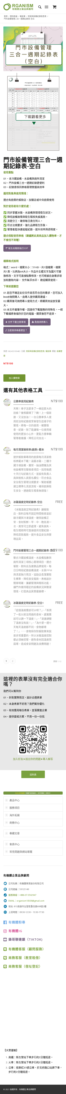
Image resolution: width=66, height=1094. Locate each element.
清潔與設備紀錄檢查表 (37, 16)
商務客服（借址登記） (25, 966)
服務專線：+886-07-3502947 (22, 894)
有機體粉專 (16, 922)
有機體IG (15, 931)
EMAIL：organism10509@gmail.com (26, 900)
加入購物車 (14, 377)
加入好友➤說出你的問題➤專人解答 (33, 759)
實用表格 (13, 16)
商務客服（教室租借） (25, 958)
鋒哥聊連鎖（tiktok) (25, 939)
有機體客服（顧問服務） (27, 949)
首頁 (6, 16)
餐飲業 (22, 16)
